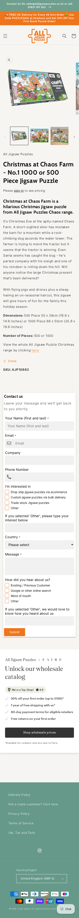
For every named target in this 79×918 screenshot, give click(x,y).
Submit (14, 632)
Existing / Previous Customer (30, 585)
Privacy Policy (18, 813)
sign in (19, 190)
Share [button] (12, 361)
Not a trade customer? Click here (33, 804)
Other (15, 508)
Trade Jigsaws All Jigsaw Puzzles (33, 909)
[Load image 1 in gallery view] (19, 136)
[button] (5, 36)
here (35, 350)
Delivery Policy (19, 794)
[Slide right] (74, 137)
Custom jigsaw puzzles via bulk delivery (38, 497)
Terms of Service (21, 823)
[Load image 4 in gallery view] (59, 136)
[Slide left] (4, 137)
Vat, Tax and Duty (21, 832)
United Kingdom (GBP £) (38, 878)
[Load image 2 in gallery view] (39, 136)
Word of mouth (21, 596)
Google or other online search (31, 590)
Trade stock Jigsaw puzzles (30, 502)
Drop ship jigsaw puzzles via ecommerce (39, 492)
